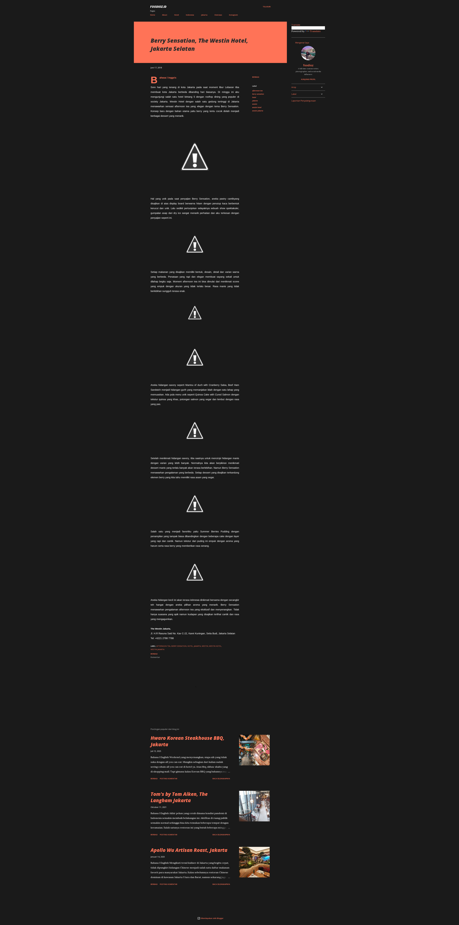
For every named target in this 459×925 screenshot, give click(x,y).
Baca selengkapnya (221, 778)
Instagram (233, 15)
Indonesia (190, 15)
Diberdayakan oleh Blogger (211, 918)
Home (152, 15)
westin (254, 104)
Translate (315, 31)
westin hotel (256, 107)
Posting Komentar (168, 778)
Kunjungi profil (308, 79)
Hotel (176, 15)
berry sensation (258, 94)
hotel (254, 97)
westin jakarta (257, 111)
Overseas (218, 15)
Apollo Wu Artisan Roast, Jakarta (189, 850)
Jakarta (204, 15)
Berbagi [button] (255, 77)
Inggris (172, 77)
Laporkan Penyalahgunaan (303, 100)
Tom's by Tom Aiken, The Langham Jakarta (179, 797)
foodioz (308, 65)
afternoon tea (257, 91)
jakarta (255, 101)
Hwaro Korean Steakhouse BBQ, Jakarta (187, 741)
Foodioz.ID (158, 7)
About (164, 15)
